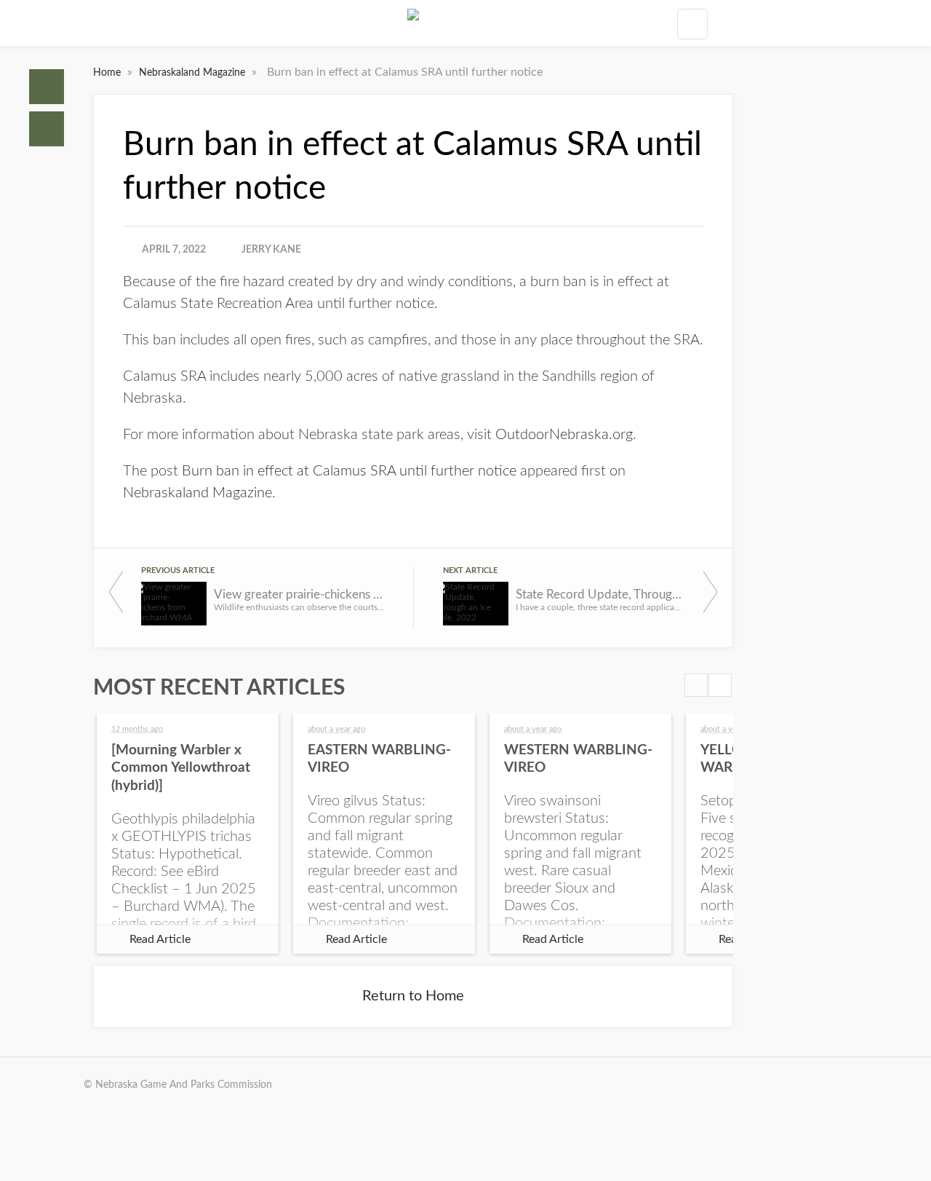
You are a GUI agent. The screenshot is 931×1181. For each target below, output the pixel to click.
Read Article (160, 939)
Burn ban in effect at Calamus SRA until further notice (349, 471)
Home (46, 86)
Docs (46, 128)
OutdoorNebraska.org (564, 434)
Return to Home (413, 996)
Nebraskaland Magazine (193, 73)
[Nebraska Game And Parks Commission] (413, 23)
